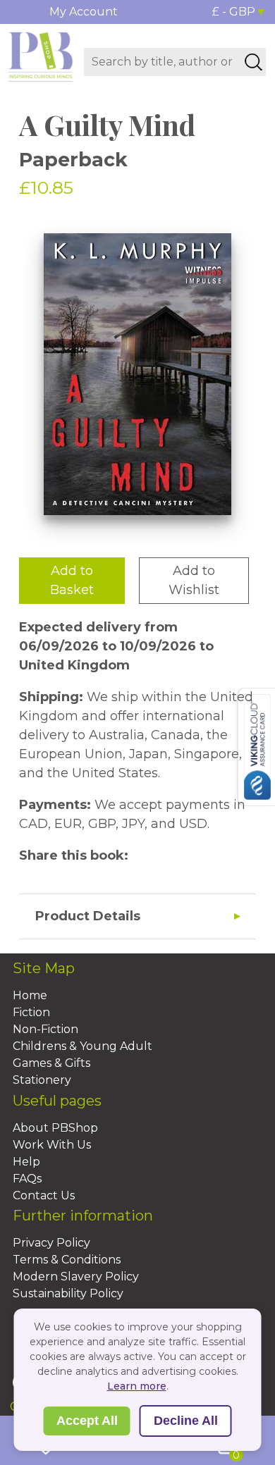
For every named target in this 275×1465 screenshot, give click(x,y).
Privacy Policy (51, 1242)
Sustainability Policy (68, 1293)
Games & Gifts (51, 1063)
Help (26, 1161)
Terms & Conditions (67, 1259)
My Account (83, 11)
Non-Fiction (45, 1029)
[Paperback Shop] (40, 56)
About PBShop (55, 1128)
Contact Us (44, 1195)
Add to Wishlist (194, 580)
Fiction (31, 1012)
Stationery (42, 1080)
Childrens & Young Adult (82, 1046)
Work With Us (52, 1144)
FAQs (27, 1178)
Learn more (136, 1386)
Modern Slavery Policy (76, 1276)
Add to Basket (72, 580)
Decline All (186, 1421)
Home (30, 995)
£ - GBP (233, 11)
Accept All (87, 1421)
